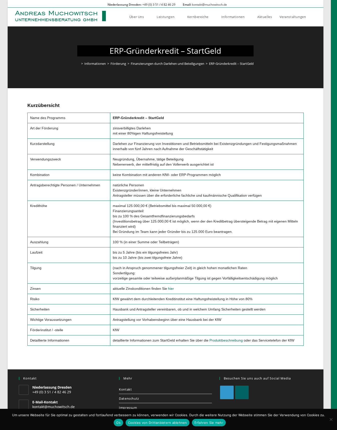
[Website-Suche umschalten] (315, 17)
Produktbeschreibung (226, 340)
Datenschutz (129, 398)
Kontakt (125, 389)
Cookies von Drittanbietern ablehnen (157, 423)
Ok (118, 423)
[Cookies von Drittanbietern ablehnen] (330, 419)
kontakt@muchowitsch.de (209, 4)
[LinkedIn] (227, 392)
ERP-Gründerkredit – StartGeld (231, 63)
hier (171, 289)
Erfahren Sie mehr (208, 423)
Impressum (128, 407)
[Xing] (242, 392)
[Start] (78, 63)
